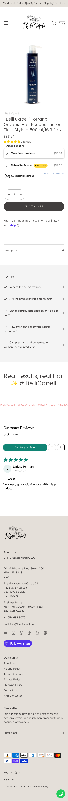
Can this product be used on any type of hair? (31, 313)
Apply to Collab (13, 696)
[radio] (7, 153)
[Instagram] (13, 633)
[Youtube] (5, 633)
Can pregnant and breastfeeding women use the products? (27, 345)
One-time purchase (23, 153)
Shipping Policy (13, 685)
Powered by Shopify (37, 786)
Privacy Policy (12, 679)
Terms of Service (14, 674)
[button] (12, 141)
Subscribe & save (28, 165)
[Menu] (6, 23)
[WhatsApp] (21, 633)
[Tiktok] (29, 633)
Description (11, 250)
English (7, 779)
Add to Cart (34, 206)
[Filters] (52, 447)
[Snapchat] (37, 633)
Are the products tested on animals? (31, 299)
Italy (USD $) (10, 772)
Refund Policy (12, 668)
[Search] (54, 24)
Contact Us (10, 690)
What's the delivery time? (25, 287)
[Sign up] (62, 733)
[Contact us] (60, 793)
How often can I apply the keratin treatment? (27, 329)
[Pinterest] (45, 633)
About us (9, 663)
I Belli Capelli (11, 113)
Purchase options (14, 146)
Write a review (25, 447)
